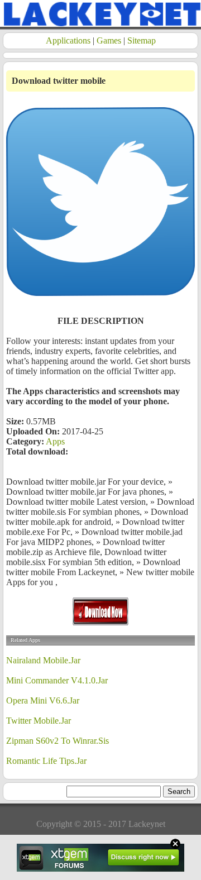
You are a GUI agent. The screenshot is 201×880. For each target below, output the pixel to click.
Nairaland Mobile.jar (43, 660)
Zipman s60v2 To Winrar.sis (57, 740)
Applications (68, 40)
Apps (55, 441)
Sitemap (141, 40)
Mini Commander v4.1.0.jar (57, 680)
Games (109, 40)
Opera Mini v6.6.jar (42, 700)
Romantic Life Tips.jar (46, 761)
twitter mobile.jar (38, 720)
